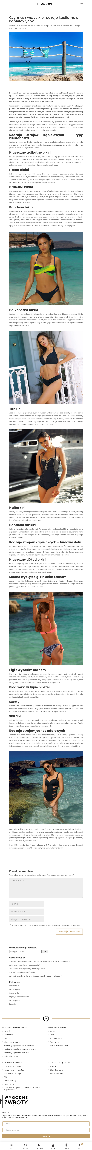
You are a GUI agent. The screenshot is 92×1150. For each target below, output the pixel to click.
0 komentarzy (20, 28)
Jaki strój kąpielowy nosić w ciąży (23, 972)
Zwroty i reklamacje (12, 1073)
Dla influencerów (57, 1070)
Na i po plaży (14, 1000)
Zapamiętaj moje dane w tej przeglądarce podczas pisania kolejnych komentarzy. (46, 925)
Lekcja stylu (14, 993)
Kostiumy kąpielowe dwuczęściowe (19, 1045)
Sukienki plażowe (11, 1056)
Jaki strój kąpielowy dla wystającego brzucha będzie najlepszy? (35, 976)
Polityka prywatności (59, 1045)
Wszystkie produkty (12, 1042)
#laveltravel (14, 986)
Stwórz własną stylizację (14, 1066)
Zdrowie (12, 1004)
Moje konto (9, 1084)
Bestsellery (8, 1035)
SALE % (7, 1038)
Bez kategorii (14, 989)
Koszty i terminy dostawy (14, 1070)
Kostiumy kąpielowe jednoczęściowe (20, 1049)
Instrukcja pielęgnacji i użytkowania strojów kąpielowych (22, 1089)
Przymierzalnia (56, 1038)
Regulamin (54, 1042)
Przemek (27, 25)
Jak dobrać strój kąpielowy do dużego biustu (27, 969)
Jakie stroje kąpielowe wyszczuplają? (24, 965)
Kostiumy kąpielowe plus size (16, 1052)
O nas (52, 1031)
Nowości (7, 1031)
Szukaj (44, 951)
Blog (52, 1035)
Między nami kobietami (19, 996)
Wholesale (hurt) (57, 1073)
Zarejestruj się (10, 1080)
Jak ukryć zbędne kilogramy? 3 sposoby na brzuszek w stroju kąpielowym (39, 961)
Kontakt (53, 1066)
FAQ (6, 1077)
